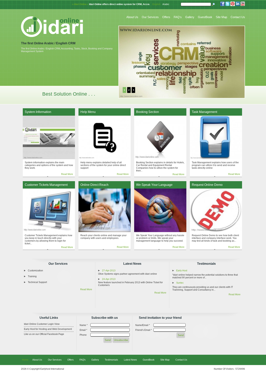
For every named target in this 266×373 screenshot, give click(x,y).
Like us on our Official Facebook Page (44, 334)
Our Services (150, 17)
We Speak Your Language (154, 184)
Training (32, 276)
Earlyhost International (52, 369)
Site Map (221, 17)
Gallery (189, 17)
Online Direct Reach (94, 184)
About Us (132, 17)
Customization (35, 270)
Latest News (132, 263)
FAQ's (178, 17)
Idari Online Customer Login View (42, 324)
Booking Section (147, 112)
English (156, 4)
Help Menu (88, 112)
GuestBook (205, 17)
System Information (38, 112)
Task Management (204, 112)
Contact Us (238, 17)
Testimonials (206, 263)
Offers (166, 17)
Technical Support (37, 282)
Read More (67, 174)
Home (25, 359)
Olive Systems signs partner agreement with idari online (127, 274)
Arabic (165, 4)
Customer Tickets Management (46, 184)
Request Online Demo (207, 184)
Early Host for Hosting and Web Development (48, 329)
